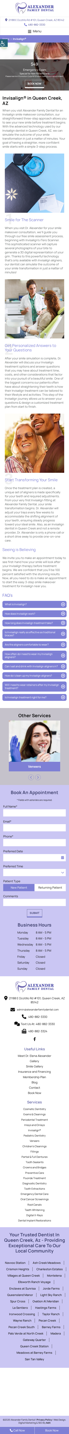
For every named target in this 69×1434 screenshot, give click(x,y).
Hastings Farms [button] (45, 1308)
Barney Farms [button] (51, 1327)
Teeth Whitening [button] (34, 1210)
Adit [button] (48, 1422)
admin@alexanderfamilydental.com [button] (38, 1009)
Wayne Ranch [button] (22, 1320)
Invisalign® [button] (34, 1130)
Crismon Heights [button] (17, 1269)
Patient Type (11, 881)
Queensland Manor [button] (20, 1295)
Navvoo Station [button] (15, 1263)
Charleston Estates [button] (49, 1269)
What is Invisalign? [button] (16, 604)
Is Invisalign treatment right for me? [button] (25, 697)
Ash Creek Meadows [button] (47, 1263)
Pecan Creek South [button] (22, 1327)
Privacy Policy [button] (44, 1419)
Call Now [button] (19, 1430)
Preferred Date (13, 851)
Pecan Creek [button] (47, 1320)
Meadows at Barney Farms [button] (34, 1353)
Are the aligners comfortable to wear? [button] (27, 644)
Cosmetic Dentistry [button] (34, 1109)
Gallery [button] (34, 1061)
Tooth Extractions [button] (34, 1188)
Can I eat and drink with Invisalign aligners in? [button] (31, 666)
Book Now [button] (34, 83)
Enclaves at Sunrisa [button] (22, 1288)
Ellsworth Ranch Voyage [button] (34, 1282)
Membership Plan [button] (34, 1077)
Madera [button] (56, 1333)
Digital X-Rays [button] (34, 1215)
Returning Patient (50, 887)
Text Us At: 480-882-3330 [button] (38, 1024)
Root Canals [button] (34, 1204)
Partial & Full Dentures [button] (34, 1157)
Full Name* (10, 806)
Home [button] (5, 39)
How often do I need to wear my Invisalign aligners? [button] (29, 655)
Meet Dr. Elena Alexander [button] (34, 1056)
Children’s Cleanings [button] (34, 1146)
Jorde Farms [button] (51, 1288)
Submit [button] (34, 913)
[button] (4, 43)
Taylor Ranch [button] (51, 1314)
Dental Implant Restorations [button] (34, 1220)
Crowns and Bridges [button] (34, 1167)
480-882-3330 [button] (36, 24)
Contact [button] (34, 1087)
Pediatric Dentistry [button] (35, 1135)
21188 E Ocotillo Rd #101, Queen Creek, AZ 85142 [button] (36, 20)
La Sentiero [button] (20, 1308)
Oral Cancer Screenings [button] (35, 1199)
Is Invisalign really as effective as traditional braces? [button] (30, 633)
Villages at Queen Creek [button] (23, 1275)
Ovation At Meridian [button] (46, 1301)
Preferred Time (13, 866)
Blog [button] (35, 1082)
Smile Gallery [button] (34, 1066)
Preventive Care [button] (34, 1173)
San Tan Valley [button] (34, 1359)
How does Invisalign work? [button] (20, 613)
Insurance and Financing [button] (34, 1072)
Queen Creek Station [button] (34, 1346)
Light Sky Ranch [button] (51, 1295)
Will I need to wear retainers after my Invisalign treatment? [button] (32, 686)
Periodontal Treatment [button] (34, 1119)
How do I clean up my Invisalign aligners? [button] (28, 675)
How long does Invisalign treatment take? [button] (29, 623)
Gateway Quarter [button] (34, 1340)
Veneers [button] (34, 1141)
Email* (7, 821)
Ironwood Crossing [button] (22, 1314)
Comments (10, 896)
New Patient (19, 887)
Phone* (8, 836)
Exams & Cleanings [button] (34, 1114)
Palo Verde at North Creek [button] (25, 1333)
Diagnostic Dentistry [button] (34, 1183)
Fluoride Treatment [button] (34, 1178)
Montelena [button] (54, 1275)
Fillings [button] (34, 766)
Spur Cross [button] (17, 1301)
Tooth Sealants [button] (34, 1162)
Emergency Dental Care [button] (34, 1194)
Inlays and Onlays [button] (34, 1125)
